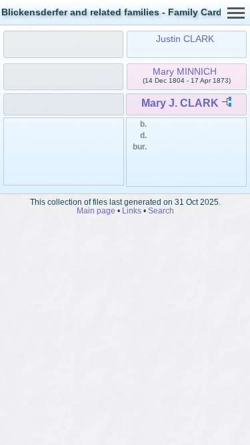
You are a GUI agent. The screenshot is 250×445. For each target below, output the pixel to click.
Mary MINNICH (185, 71)
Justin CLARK (185, 38)
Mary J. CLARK (180, 103)
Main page (96, 210)
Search (161, 210)
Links (131, 210)
